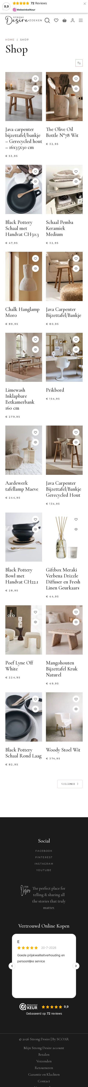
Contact (44, 1081)
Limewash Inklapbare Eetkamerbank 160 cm (19, 399)
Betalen (43, 1054)
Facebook (44, 850)
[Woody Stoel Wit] (64, 717)
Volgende (68, 784)
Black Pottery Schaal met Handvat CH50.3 (22, 228)
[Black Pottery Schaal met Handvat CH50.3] (23, 189)
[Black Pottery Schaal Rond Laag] (23, 717)
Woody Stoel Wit (63, 750)
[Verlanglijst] (56, 20)
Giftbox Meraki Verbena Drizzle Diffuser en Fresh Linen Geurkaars (63, 579)
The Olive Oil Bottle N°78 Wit (62, 132)
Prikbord (55, 390)
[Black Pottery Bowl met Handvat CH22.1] (23, 537)
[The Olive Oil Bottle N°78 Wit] (64, 96)
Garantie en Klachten (44, 1074)
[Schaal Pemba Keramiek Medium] (64, 189)
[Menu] (81, 20)
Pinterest (44, 857)
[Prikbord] (64, 357)
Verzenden (43, 1061)
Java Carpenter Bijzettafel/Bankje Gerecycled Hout (63, 489)
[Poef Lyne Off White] (23, 630)
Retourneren (44, 1068)
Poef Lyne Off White (19, 666)
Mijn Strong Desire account (44, 1048)
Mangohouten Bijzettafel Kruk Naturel (62, 669)
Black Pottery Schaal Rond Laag (23, 753)
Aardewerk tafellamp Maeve (21, 486)
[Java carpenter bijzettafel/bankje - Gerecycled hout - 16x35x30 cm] (23, 96)
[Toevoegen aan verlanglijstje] (35, 78)
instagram (44, 863)
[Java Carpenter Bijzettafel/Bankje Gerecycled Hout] (64, 450)
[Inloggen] (73, 20)
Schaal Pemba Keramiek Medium (59, 228)
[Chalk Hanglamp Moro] (23, 276)
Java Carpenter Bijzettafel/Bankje (63, 312)
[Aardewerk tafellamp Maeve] (23, 450)
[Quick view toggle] (35, 88)
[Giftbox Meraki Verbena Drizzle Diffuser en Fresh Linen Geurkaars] (64, 537)
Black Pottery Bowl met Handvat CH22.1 (21, 576)
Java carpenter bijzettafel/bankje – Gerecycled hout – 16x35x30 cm (23, 138)
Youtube (43, 870)
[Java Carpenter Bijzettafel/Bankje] (64, 276)
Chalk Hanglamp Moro (22, 312)
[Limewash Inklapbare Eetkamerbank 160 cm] (23, 357)
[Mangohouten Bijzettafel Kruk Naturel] (64, 630)
